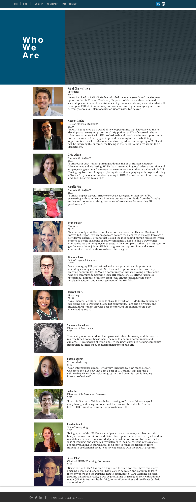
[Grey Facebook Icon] (45, 497)
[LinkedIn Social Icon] (158, 4)
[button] (26, 3)
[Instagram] (163, 4)
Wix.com (79, 498)
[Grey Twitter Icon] (36, 497)
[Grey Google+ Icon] (31, 497)
